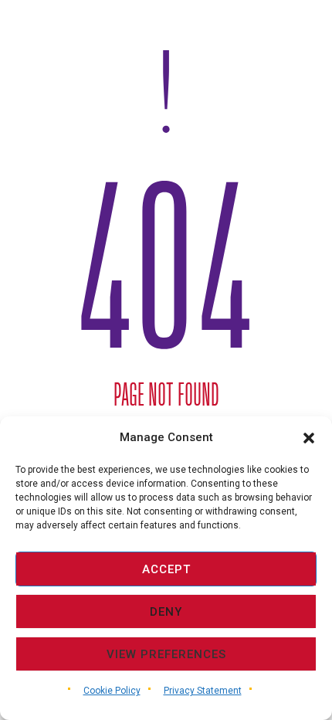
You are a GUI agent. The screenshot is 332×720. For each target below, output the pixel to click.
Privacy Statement (203, 690)
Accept (166, 569)
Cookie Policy (112, 690)
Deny (166, 612)
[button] (309, 438)
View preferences (166, 654)
